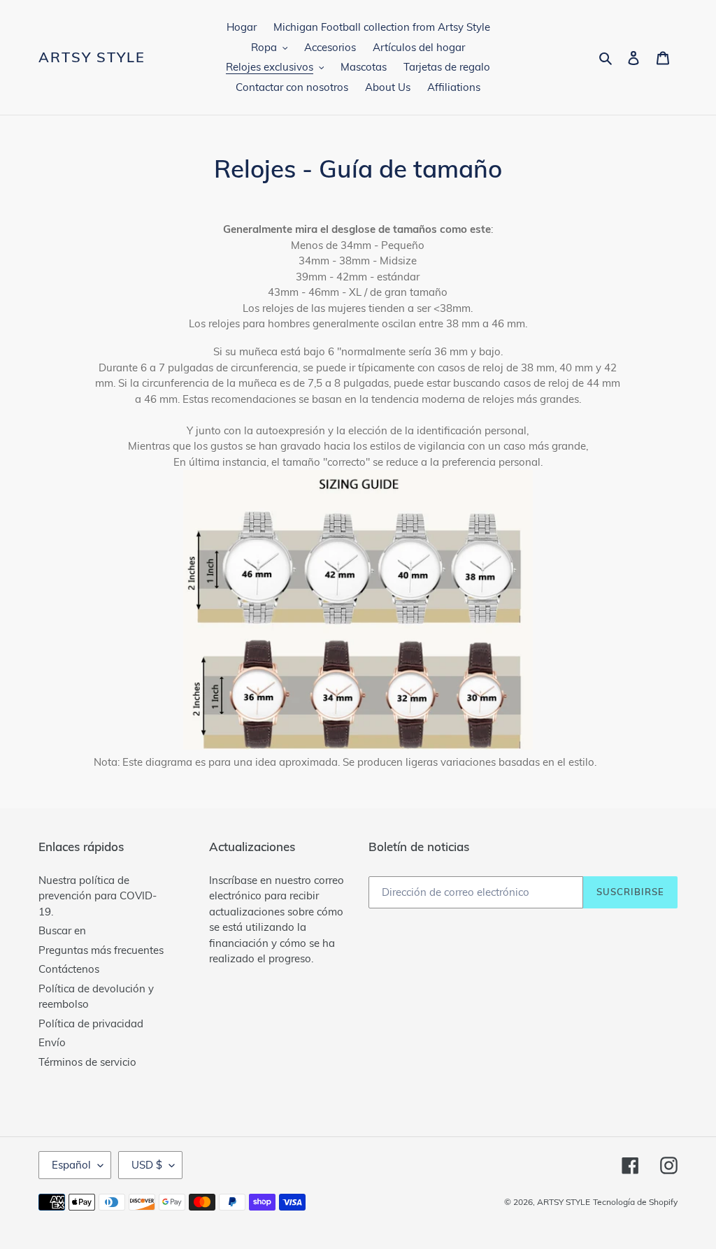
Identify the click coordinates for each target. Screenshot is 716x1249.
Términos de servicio (87, 1062)
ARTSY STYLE (91, 57)
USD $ (146, 1164)
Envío (52, 1042)
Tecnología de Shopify (635, 1202)
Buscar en (62, 930)
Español (71, 1164)
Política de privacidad (90, 1023)
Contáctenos (68, 969)
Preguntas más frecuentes (101, 950)
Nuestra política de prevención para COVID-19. (97, 895)
